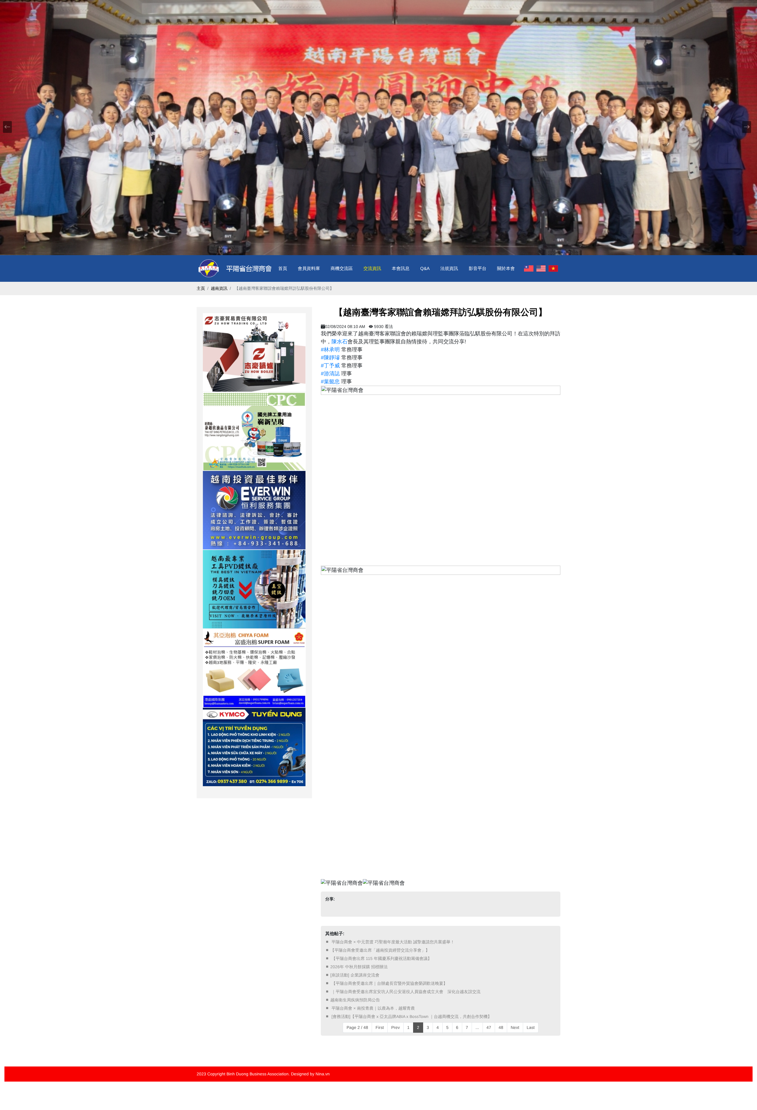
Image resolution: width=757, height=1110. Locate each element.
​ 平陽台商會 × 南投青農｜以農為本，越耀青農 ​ (373, 1008)
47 (488, 1027)
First (380, 1027)
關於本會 (506, 268)
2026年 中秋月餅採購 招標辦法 (359, 966)
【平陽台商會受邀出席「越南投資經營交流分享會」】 (380, 950)
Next (515, 1027)
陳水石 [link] (339, 342)
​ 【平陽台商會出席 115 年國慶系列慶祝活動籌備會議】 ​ (381, 958)
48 (501, 1027)
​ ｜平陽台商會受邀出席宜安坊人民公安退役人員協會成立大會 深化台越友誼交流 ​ (406, 991)
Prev (395, 1027)
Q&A (425, 268)
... (477, 1027)
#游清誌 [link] (330, 374)
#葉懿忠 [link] (330, 382)
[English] (541, 268)
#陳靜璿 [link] (330, 358)
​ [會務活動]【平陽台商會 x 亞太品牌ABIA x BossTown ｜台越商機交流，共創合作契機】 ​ (411, 1016)
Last (531, 1027)
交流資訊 (372, 268)
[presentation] (7, 127)
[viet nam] (553, 268)
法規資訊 (449, 268)
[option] (254, 352)
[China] (529, 268)
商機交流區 (342, 268)
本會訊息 (401, 268)
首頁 (282, 268)
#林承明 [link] (330, 350)
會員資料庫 (309, 268)
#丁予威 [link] (330, 366)
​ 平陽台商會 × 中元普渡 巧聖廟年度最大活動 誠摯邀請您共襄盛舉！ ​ (393, 942)
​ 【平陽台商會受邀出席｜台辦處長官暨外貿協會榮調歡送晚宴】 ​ (389, 983)
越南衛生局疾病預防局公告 (355, 1000)
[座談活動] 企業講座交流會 (354, 975)
